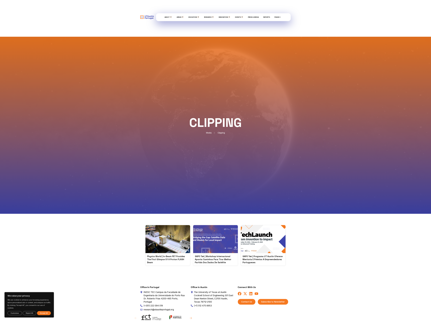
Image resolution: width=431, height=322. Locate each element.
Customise (15, 313)
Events (238, 17)
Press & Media (253, 17)
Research (208, 17)
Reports (266, 17)
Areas (179, 17)
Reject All (29, 313)
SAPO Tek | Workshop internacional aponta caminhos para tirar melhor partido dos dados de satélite (213, 259)
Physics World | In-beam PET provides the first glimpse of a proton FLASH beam (166, 259)
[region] (29, 305)
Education (192, 17)
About (167, 17)
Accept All (44, 313)
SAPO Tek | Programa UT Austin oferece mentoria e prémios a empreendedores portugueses (263, 259)
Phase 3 (277, 17)
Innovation (223, 17)
